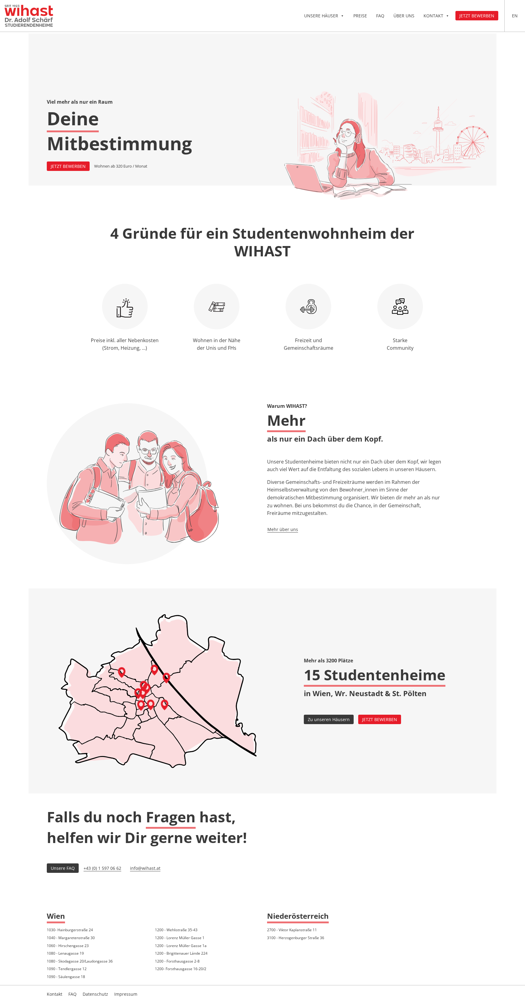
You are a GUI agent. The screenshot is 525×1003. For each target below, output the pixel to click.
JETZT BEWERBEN (68, 166)
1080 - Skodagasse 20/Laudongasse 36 (80, 961)
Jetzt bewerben (476, 16)
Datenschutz (95, 994)
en (515, 16)
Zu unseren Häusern (329, 719)
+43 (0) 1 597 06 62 (102, 868)
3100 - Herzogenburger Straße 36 (295, 937)
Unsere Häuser (321, 16)
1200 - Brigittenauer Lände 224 (181, 953)
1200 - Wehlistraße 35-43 (176, 929)
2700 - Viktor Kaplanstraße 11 (292, 929)
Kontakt (433, 16)
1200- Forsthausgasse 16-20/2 (180, 968)
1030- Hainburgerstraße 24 (70, 929)
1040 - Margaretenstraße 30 (71, 937)
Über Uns (403, 16)
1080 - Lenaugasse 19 (65, 953)
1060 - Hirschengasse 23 (68, 945)
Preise (360, 16)
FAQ (380, 16)
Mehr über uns (282, 529)
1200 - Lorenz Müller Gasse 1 (179, 937)
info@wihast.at (145, 868)
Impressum (125, 994)
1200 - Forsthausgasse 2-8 (177, 961)
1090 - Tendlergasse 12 (67, 968)
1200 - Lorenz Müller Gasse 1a (181, 945)
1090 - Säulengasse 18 (66, 976)
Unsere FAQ (63, 868)
